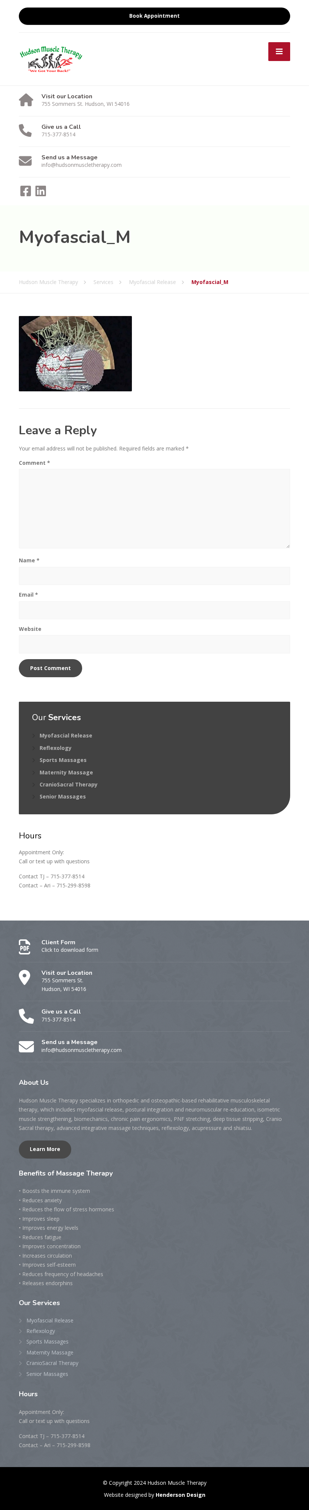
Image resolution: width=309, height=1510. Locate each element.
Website (30, 628)
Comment (34, 462)
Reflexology (56, 747)
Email (28, 594)
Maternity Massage (66, 772)
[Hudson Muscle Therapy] (51, 58)
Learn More (45, 1149)
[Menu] (279, 51)
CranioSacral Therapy (69, 784)
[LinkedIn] (40, 193)
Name (29, 560)
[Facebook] (26, 193)
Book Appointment (154, 15)
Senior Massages (63, 796)
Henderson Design (180, 1494)
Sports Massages (63, 759)
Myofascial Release (66, 735)
